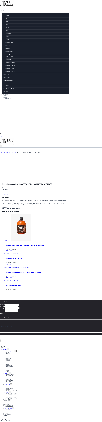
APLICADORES (8, 48)
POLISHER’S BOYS (8, 33)
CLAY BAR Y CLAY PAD (9, 86)
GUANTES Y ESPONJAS (9, 51)
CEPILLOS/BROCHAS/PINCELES (8, 80)
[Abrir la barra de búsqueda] (0, 133)
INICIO (4, 10)
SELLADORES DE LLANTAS (10, 68)
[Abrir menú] (1, 146)
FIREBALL (7, 15)
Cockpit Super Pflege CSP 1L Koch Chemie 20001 (23, 272)
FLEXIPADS (7, 36)
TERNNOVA (7, 39)
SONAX (7, 21)
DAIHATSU (7, 27)
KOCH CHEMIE (8, 22)
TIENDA (4, 8)
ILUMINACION (8, 60)
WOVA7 (7, 37)
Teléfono (2, 308)
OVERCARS (7, 24)
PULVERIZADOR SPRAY (9, 42)
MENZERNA (8, 34)
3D (6, 18)
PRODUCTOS (4, 349)
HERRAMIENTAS (7, 384)
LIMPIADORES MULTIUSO (7, 82)
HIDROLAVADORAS (9, 59)
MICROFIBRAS (6, 79)
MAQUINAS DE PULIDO (9, 56)
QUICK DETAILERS (6, 91)
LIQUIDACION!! (5, 94)
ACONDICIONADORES (7, 77)
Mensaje (2, 312)
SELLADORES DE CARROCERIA (10, 65)
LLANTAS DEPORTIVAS (7, 98)
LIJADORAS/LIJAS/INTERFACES (10, 62)
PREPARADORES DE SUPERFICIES (9, 88)
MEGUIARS (7, 16)
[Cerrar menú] (0, 340)
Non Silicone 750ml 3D (14, 286)
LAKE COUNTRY (8, 31)
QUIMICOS (7, 85)
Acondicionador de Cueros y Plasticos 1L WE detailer (25, 245)
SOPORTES (8, 382)
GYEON (7, 30)
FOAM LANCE (8, 45)
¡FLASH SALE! (5, 95)
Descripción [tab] (6, 194)
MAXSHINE (7, 28)
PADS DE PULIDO (6, 74)
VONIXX (7, 19)
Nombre (2, 304)
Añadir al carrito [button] (9, 250)
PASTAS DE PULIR (6, 73)
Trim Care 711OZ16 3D (14, 259)
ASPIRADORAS (8, 57)
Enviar (2, 313)
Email (1, 306)
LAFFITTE (7, 25)
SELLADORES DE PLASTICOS (10, 71)
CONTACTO (5, 97)
